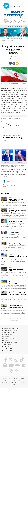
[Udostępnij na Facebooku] (10, 63)
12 (17, 318)
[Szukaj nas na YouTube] (11, 363)
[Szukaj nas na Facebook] (5, 357)
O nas (4, 140)
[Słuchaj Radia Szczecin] (6, 6)
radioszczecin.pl (7, 336)
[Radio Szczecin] (14, 14)
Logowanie (6, 346)
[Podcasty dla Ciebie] (11, 368)
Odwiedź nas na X (11, 26)
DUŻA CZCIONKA (8, 348)
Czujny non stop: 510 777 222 (11, 330)
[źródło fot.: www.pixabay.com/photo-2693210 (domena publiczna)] (14, 74)
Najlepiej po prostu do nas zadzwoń (6, 26)
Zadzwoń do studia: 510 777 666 (11, 328)
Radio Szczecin (6, 38)
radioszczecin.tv (7, 340)
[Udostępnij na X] (13, 63)
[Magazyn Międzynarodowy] (14, 32)
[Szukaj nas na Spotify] (5, 363)
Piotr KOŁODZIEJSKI (14, 58)
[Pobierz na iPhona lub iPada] (23, 363)
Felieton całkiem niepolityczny (12, 138)
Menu (25, 26)
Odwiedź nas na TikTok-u (15, 26)
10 (10, 318)
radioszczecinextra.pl (9, 338)
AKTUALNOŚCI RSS (10, 185)
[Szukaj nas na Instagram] (16, 357)
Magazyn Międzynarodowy (16, 38)
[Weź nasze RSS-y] (16, 368)
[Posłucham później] (20, 118)
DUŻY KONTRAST (8, 350)
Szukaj (22, 26)
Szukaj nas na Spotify (17, 26)
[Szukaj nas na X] (11, 357)
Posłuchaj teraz (7, 344)
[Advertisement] (14, 404)
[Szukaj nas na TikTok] (22, 357)
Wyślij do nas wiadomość (20, 26)
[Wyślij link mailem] (17, 63)
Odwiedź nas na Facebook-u (8, 26)
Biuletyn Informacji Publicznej (10, 342)
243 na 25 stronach (14, 320)
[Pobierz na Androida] (17, 363)
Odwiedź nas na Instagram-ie (13, 26)
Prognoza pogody (8, 334)
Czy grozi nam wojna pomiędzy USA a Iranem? (13, 49)
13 (21, 318)
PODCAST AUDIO (10, 181)
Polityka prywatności (11, 382)
